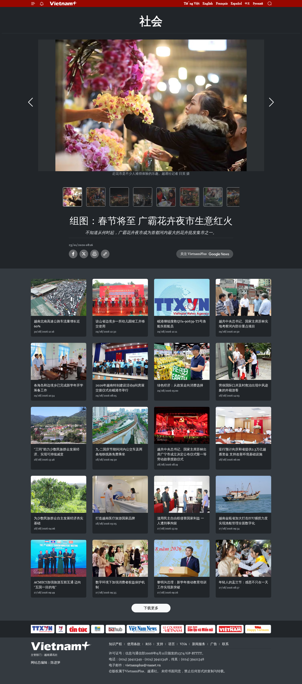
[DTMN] (200, 629)
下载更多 (151, 608)
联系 (225, 644)
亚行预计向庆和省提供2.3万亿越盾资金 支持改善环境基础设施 (242, 451)
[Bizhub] (115, 629)
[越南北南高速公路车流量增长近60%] (58, 297)
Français (222, 3)
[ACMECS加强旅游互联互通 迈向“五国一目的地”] (58, 558)
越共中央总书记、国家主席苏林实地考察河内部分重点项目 (243, 323)
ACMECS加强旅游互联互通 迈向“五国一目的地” (57, 584)
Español (236, 3)
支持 (160, 644)
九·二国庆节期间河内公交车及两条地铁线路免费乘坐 (119, 451)
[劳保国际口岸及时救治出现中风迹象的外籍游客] (243, 361)
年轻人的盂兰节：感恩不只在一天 (243, 582)
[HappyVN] (258, 629)
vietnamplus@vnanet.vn (143, 665)
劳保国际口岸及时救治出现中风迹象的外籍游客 (243, 387)
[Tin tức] (78, 629)
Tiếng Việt (191, 3)
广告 (213, 644)
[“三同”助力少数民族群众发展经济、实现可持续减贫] (58, 425)
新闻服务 (198, 644)
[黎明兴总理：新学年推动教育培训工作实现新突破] (182, 558)
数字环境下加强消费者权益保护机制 (120, 584)
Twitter (84, 254)
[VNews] (61, 629)
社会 (151, 21)
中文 (247, 3)
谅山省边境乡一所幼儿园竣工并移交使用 (120, 323)
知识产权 (115, 644)
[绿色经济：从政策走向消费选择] (182, 361)
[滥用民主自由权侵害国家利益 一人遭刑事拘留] (182, 494)
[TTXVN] (42, 629)
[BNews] (97, 629)
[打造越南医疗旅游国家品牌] (120, 494)
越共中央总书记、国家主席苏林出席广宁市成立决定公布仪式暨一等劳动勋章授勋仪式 (181, 454)
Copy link (105, 254)
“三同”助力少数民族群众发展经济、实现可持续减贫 (57, 451)
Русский (258, 3)
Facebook (73, 254)
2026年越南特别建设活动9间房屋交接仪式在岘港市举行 (120, 387)
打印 (94, 254)
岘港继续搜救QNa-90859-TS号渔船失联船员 (181, 323)
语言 (171, 644)
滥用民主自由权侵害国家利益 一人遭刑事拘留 (180, 520)
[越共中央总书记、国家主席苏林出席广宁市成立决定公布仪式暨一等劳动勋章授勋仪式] (182, 425)
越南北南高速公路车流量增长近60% (57, 323)
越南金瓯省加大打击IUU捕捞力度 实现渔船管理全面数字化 (243, 520)
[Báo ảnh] (230, 629)
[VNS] (142, 629)
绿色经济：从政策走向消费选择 (180, 385)
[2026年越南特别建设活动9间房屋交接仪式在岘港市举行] (120, 361)
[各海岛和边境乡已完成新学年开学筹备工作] (58, 361)
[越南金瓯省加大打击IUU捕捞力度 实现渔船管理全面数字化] (243, 494)
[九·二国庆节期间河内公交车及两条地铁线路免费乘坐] (120, 425)
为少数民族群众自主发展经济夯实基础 (58, 520)
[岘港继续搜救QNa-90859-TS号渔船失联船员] (182, 297)
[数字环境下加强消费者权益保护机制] (120, 558)
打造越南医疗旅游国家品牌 (115, 518)
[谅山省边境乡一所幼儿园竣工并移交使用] (120, 297)
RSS (148, 644)
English (208, 3)
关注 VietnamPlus (193, 254)
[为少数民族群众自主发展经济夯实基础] (58, 494)
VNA (183, 644)
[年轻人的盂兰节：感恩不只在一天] (243, 558)
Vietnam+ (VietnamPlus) (63, 3)
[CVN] (172, 629)
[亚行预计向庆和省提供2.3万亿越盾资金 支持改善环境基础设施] (243, 425)
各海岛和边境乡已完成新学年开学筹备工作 (58, 387)
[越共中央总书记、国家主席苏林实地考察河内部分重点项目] (243, 297)
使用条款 (133, 644)
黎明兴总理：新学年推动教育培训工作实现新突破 (181, 584)
